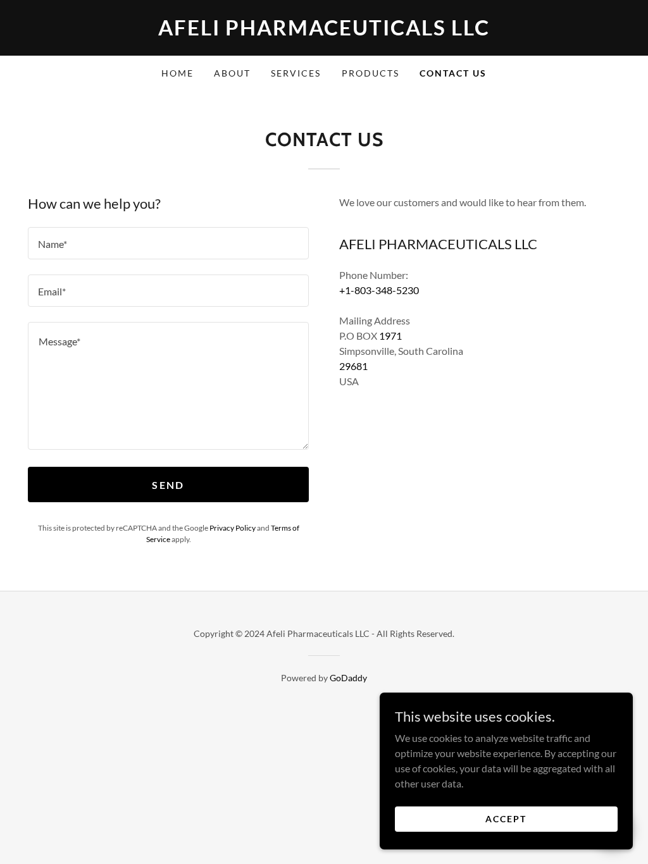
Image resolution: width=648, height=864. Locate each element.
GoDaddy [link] (348, 677)
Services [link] (296, 73)
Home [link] (177, 73)
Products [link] (370, 73)
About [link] (232, 73)
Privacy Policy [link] (232, 528)
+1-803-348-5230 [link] (379, 290)
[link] (324, 31)
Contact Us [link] (453, 73)
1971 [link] (390, 336)
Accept (505, 818)
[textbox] (168, 243)
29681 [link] (353, 366)
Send (168, 485)
